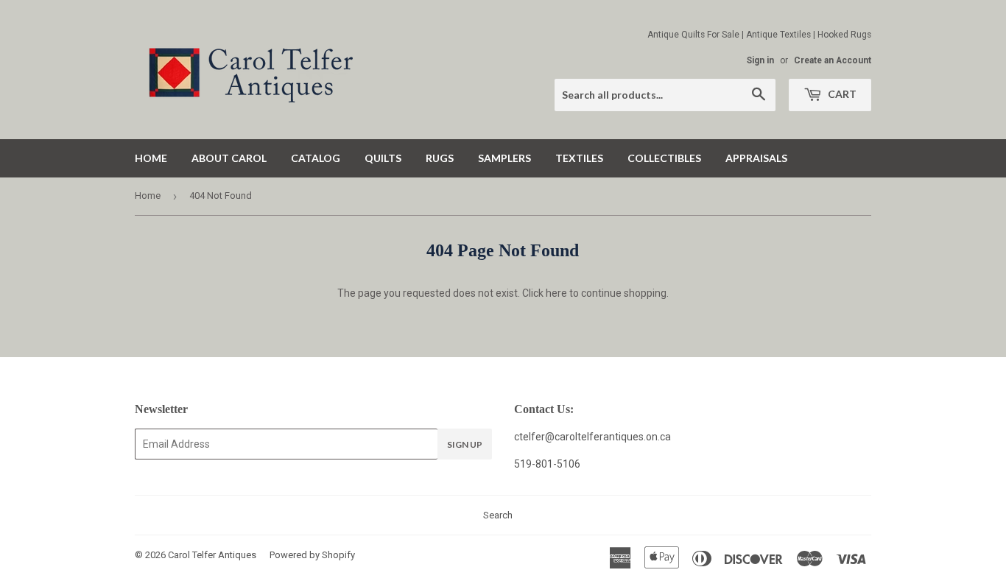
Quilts (383, 158)
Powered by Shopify (312, 554)
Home (151, 158)
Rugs (440, 158)
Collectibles (664, 158)
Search (498, 515)
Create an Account (832, 60)
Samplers (504, 158)
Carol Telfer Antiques (212, 554)
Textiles (579, 158)
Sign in (760, 60)
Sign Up (464, 444)
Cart (841, 94)
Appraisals (756, 158)
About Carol (229, 158)
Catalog (315, 158)
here (556, 293)
